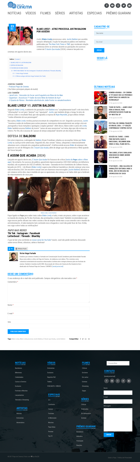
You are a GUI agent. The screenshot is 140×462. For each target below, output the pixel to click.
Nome (11, 305)
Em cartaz (85, 377)
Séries (60, 13)
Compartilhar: (74, 339)
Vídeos (30, 13)
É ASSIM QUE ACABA (22, 155)
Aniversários (20, 423)
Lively (84, 126)
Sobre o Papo (112, 458)
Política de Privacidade (125, 458)
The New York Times (57, 44)
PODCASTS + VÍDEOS (54, 386)
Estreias (84, 382)
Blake (10, 128)
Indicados (79, 436)
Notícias (14, 13)
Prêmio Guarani (118, 13)
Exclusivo (18, 386)
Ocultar (17, 59)
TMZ (68, 44)
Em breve (85, 373)
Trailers (49, 382)
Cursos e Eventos (20, 382)
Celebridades (19, 377)
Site (9, 322)
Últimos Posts (22, 249)
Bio (12, 249)
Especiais (94, 13)
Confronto (51, 404)
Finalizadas (84, 409)
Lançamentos (19, 395)
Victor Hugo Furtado (28, 253)
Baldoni (52, 109)
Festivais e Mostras (21, 391)
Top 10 (50, 436)
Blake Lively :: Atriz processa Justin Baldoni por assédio (61, 30)
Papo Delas (51, 427)
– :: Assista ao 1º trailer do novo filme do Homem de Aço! (34, 98)
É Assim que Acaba (49, 339)
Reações (79, 445)
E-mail (11, 313)
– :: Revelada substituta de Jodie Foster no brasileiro (39, 100)
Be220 (37, 457)
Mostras (51, 423)
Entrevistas (20, 418)
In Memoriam (52, 418)
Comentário (13, 282)
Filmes (45, 13)
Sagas (84, 391)
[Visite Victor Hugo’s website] (13, 257)
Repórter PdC (51, 377)
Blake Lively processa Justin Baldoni (31, 339)
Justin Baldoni (72, 39)
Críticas (84, 368)
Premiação (79, 441)
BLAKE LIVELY (17, 105)
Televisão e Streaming (22, 400)
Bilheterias (18, 373)
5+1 (49, 400)
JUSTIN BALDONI (43, 105)
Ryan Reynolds (61, 114)
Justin (51, 112)
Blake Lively (47, 39)
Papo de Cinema (18, 457)
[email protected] (57, 266)
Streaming (85, 386)
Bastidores (18, 368)
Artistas (76, 13)
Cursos (50, 409)
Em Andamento (86, 413)
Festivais (51, 413)
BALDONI (29, 136)
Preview (50, 432)
